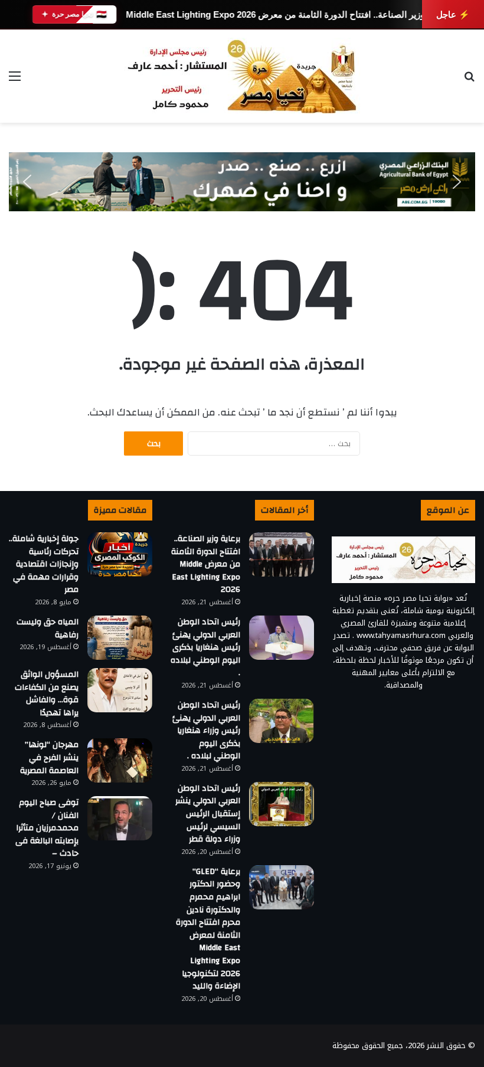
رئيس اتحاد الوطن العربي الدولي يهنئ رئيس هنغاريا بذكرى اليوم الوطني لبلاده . (205, 647)
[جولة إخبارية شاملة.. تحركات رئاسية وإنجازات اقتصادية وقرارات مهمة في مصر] (119, 554)
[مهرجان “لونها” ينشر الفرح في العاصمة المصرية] (119, 760)
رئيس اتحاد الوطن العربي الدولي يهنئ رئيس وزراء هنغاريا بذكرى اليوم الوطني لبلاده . (206, 731)
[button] (27, 181)
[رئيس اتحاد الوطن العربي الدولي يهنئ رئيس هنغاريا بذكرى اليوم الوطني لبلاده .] (281, 638)
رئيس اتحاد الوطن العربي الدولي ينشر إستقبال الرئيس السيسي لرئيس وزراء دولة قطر (207, 814)
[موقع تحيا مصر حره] (242, 76)
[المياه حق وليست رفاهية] (119, 638)
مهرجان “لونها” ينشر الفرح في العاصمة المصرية (49, 757)
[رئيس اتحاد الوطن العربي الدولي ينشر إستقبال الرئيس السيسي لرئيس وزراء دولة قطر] (281, 804)
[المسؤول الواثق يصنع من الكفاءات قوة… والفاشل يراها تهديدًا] (119, 690)
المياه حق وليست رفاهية (48, 628)
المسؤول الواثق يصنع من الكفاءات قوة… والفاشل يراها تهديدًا (47, 694)
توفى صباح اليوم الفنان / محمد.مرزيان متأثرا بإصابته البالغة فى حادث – (47, 828)
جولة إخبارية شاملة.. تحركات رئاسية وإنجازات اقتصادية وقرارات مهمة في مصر (44, 564)
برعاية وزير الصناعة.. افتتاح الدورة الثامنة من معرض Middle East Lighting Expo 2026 (287, 14)
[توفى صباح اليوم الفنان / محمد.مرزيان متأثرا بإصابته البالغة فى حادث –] (119, 818)
